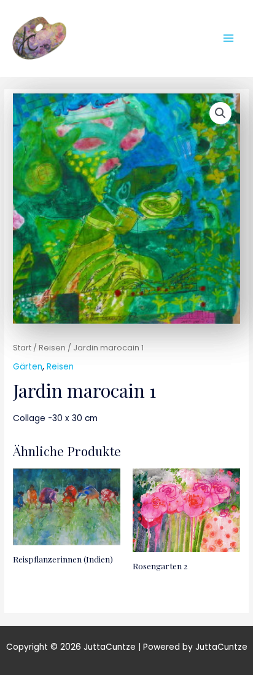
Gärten (27, 367)
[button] (220, 113)
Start (22, 347)
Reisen (52, 347)
